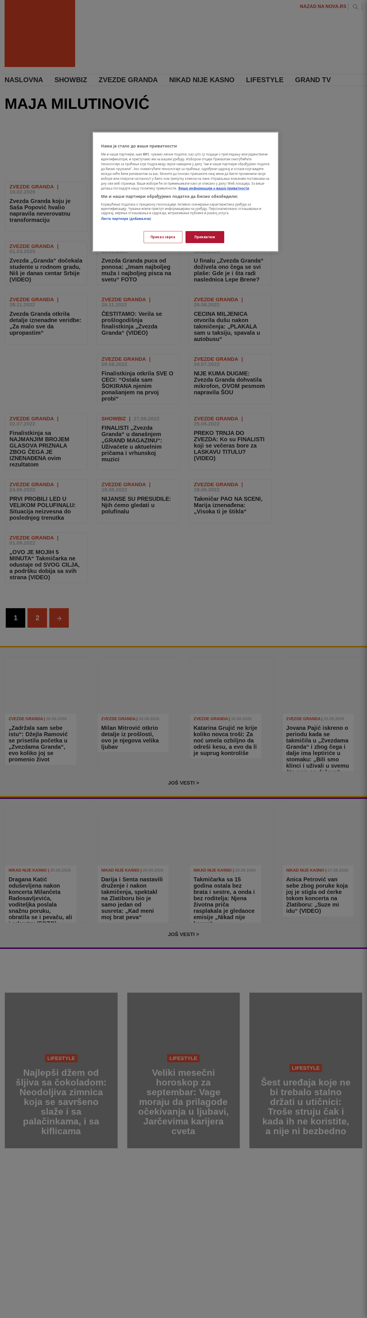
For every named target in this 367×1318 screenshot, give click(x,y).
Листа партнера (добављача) (126, 218)
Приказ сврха (163, 237)
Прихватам (204, 237)
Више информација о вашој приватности (213, 188)
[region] (185, 192)
